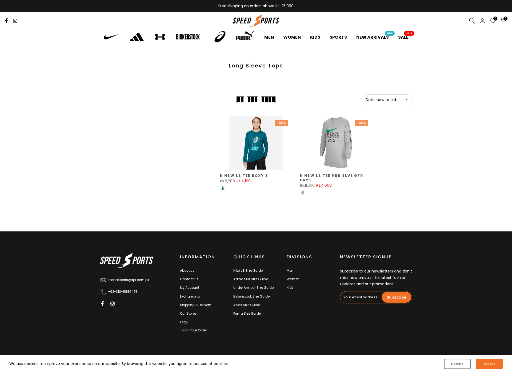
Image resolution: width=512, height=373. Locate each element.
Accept (489, 364)
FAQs (184, 322)
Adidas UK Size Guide (250, 279)
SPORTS (338, 37)
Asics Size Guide (246, 305)
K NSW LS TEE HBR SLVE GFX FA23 (331, 178)
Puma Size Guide (247, 313)
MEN (269, 37)
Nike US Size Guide (248, 270)
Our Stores (188, 313)
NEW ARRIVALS (374, 37)
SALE (405, 37)
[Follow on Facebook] (6, 21)
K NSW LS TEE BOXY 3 (244, 175)
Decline (457, 364)
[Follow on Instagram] (15, 21)
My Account (189, 287)
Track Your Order (193, 330)
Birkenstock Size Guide (251, 296)
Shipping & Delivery (195, 305)
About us (187, 270)
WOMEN (292, 37)
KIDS (315, 37)
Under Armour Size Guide (253, 287)
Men (290, 270)
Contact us (189, 279)
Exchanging (190, 296)
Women (293, 279)
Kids (290, 287)
